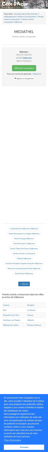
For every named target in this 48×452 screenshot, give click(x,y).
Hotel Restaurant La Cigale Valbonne (24, 233)
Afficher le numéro (24, 68)
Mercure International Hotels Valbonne (24, 268)
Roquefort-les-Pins (11, 315)
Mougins (30, 305)
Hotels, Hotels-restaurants (24, 253)
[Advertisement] (24, 113)
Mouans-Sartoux (34, 325)
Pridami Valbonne (24, 258)
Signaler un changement (25, 78)
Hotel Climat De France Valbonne (24, 248)
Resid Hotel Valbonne (24, 273)
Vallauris (30, 320)
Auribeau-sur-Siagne (11, 320)
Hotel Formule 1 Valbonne (24, 243)
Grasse (30, 315)
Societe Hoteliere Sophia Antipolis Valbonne (24, 263)
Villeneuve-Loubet (11, 325)
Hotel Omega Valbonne (24, 238)
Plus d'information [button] (12, 440)
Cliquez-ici (37, 74)
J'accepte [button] (24, 447)
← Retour (24, 284)
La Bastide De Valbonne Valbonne (24, 228)
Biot (5, 310)
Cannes (6, 305)
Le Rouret (31, 310)
